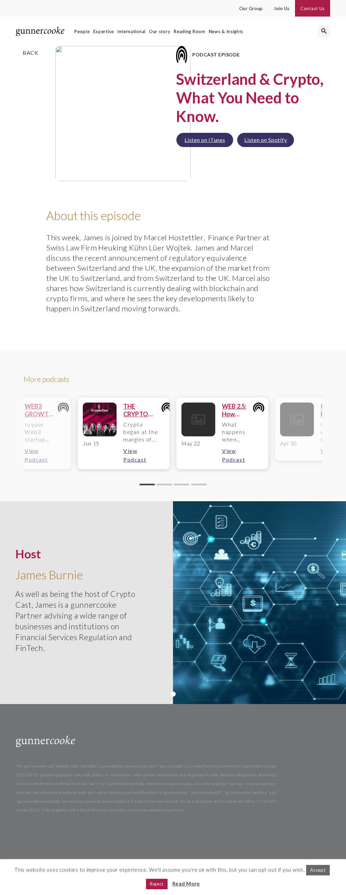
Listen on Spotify (265, 140)
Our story (159, 31)
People (82, 31)
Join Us (282, 8)
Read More (186, 883)
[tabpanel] (124, 433)
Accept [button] (317, 870)
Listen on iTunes (204, 140)
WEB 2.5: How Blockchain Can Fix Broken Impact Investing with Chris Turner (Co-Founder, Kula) (237, 410)
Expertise (103, 31)
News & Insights (226, 31)
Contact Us (312, 8)
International (131, 31)
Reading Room (189, 31)
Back (31, 52)
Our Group (251, 8)
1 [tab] (173, 694)
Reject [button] (157, 884)
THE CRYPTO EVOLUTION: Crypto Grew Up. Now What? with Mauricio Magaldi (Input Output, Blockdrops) (142, 410)
